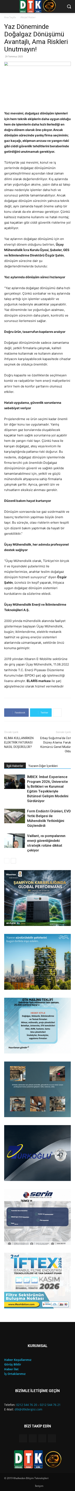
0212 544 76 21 (50, 1405)
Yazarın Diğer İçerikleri (43, 766)
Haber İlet (11, 1369)
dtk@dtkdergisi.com (28, 1409)
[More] (57, 712)
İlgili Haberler (15, 766)
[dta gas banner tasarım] (37, 1089)
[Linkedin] (42, 1438)
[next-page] (13, 860)
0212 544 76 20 (26, 1405)
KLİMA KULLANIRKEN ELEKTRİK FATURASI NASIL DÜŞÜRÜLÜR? (19, 742)
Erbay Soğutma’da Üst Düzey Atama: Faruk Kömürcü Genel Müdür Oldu (55, 744)
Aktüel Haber (28, 17)
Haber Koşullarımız (17, 1360)
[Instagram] (32, 1438)
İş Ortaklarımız (15, 1374)
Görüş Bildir (12, 1364)
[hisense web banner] (37, 898)
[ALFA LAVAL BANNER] (37, 962)
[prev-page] (6, 860)
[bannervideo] (37, 1281)
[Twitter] (52, 1438)
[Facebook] (23, 1438)
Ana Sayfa (10, 17)
